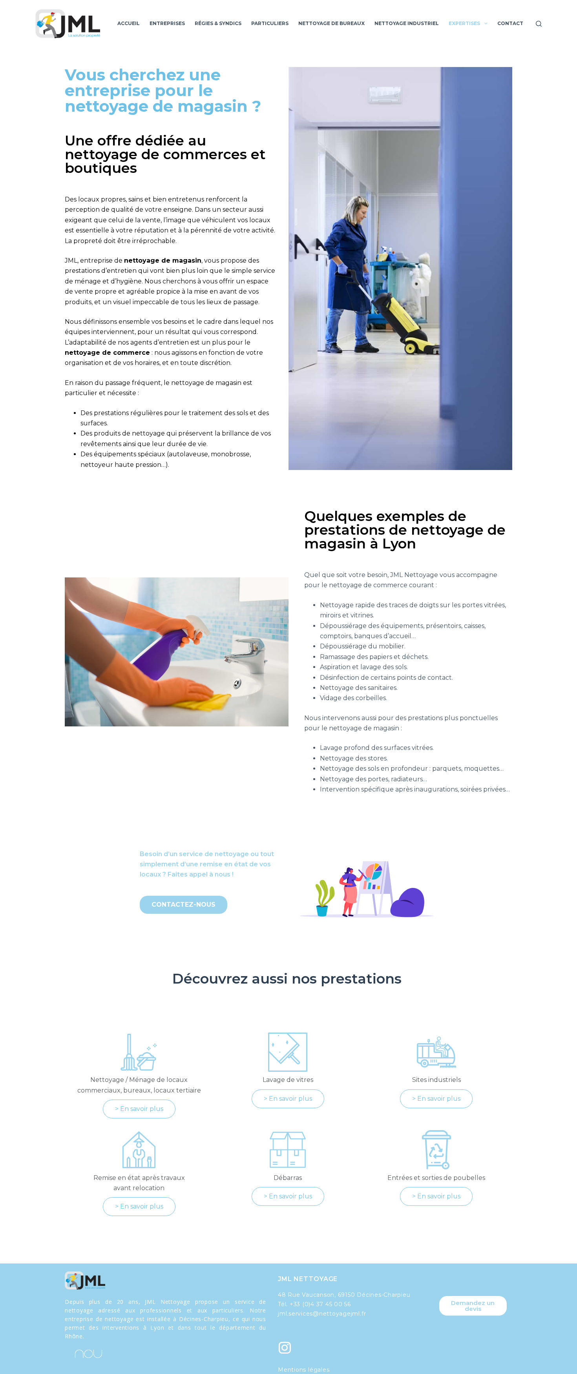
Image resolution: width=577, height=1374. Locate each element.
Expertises (464, 23)
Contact (510, 23)
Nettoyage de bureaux (331, 23)
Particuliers (269, 23)
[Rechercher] (539, 24)
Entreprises (167, 23)
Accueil (128, 23)
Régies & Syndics (218, 23)
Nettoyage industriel (406, 23)
